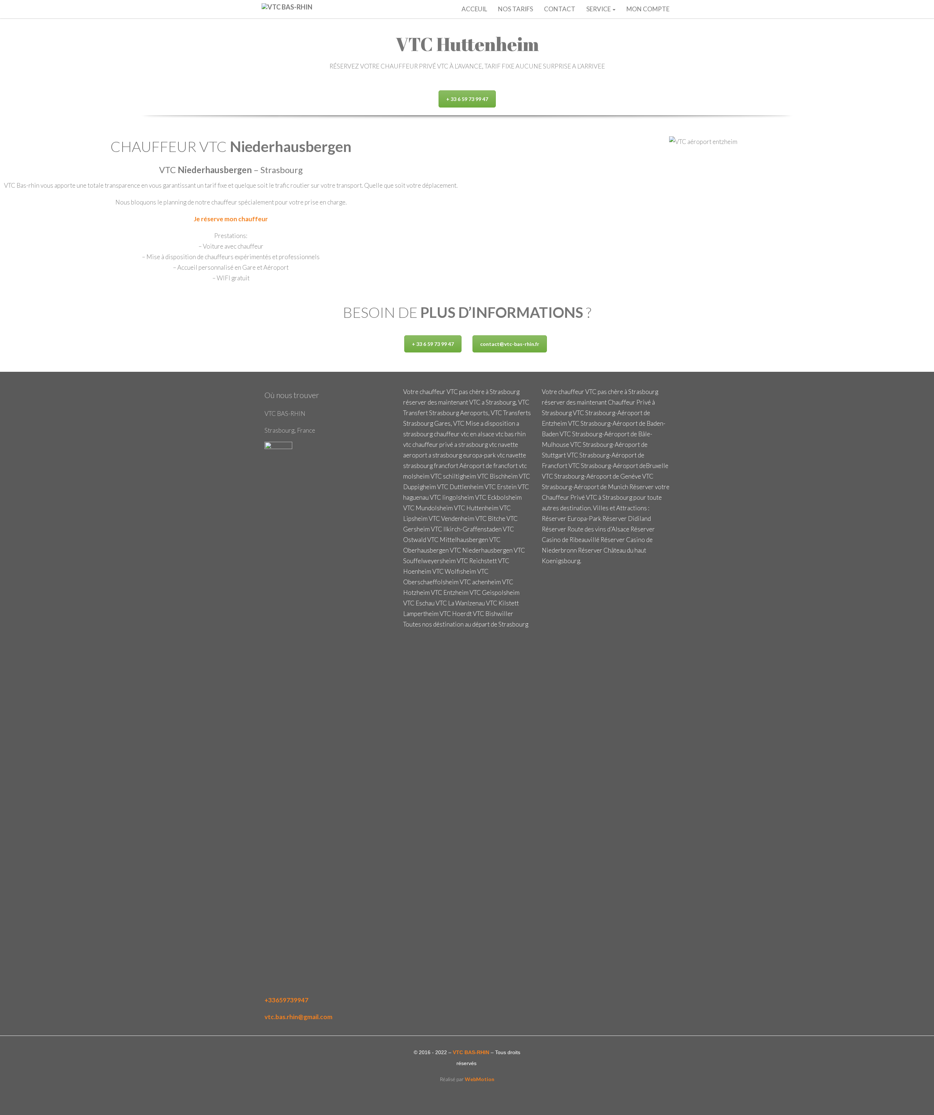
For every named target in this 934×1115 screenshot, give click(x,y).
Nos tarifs (515, 9)
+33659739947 (286, 1000)
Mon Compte (647, 9)
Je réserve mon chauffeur (231, 219)
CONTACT (559, 9)
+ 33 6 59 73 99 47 (467, 99)
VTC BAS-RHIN (471, 1052)
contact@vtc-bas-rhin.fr (509, 344)
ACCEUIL (474, 9)
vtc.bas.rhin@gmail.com (298, 1017)
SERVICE (599, 9)
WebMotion (479, 1079)
